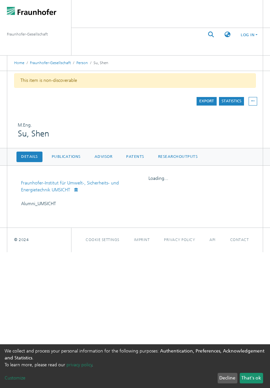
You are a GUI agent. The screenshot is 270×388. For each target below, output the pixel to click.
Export (206, 101)
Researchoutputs (178, 156)
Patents (135, 156)
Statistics (231, 101)
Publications (66, 156)
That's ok (251, 378)
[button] (227, 34)
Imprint (142, 239)
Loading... (158, 178)
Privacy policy (179, 239)
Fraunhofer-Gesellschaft (50, 63)
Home (19, 63)
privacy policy (79, 365)
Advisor (103, 156)
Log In (248, 35)
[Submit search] (211, 34)
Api (212, 239)
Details (29, 156)
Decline (227, 378)
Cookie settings (103, 239)
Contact (239, 239)
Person (82, 63)
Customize (15, 378)
